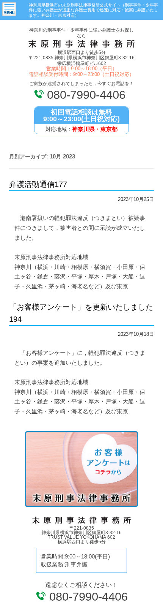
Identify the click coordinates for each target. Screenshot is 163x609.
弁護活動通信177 (38, 184)
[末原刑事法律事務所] (81, 47)
